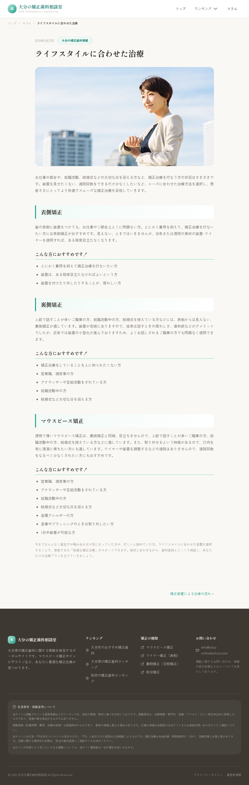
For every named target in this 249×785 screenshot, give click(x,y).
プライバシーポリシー (208, 775)
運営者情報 (234, 775)
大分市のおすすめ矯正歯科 (109, 650)
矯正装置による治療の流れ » (192, 593)
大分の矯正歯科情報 (75, 40)
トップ (181, 8)
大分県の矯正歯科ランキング (109, 664)
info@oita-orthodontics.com (214, 650)
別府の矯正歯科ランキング (109, 678)
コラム (232, 8)
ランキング (203, 8)
